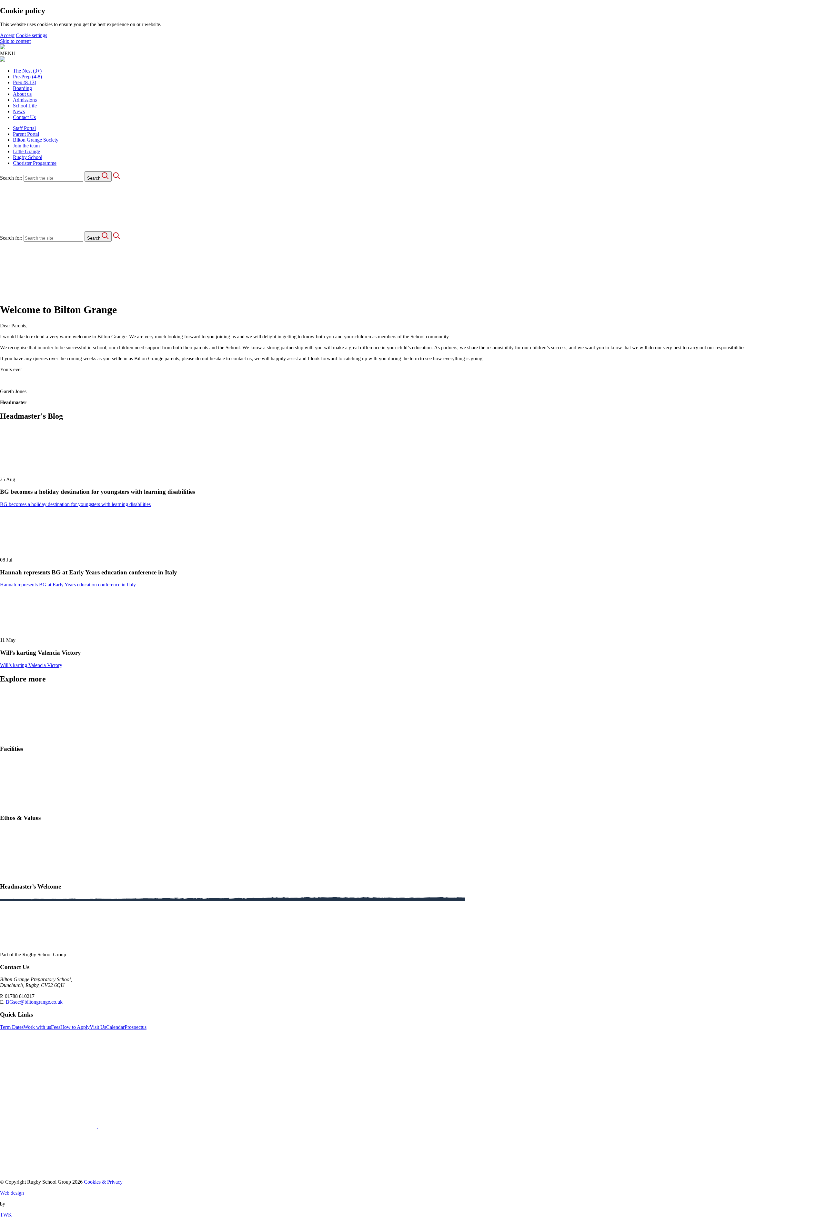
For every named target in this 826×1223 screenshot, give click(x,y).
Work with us (37, 1027)
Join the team (26, 145)
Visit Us (98, 1027)
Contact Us (24, 117)
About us (22, 94)
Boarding (22, 88)
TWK (6, 1215)
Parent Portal (26, 134)
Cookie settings (31, 35)
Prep (24, 82)
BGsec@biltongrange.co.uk (34, 1002)
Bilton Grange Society (35, 140)
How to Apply (75, 1027)
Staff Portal (24, 128)
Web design (12, 1193)
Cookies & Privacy (103, 1182)
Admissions (25, 100)
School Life (25, 105)
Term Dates (12, 1027)
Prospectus (135, 1027)
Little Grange (26, 151)
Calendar (115, 1027)
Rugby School (27, 157)
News (19, 111)
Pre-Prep (27, 76)
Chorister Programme (34, 163)
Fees (55, 1027)
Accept (7, 35)
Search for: (11, 178)
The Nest (27, 71)
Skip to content (15, 41)
